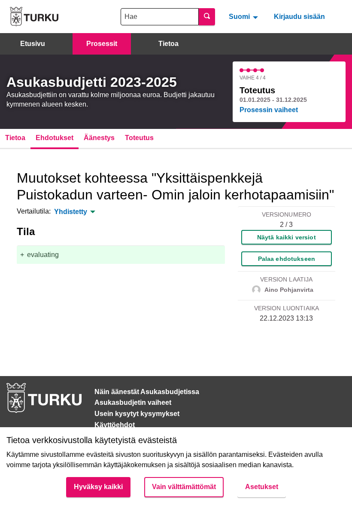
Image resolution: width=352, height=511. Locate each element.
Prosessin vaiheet (269, 109)
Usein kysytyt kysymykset (136, 413)
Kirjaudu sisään (299, 16)
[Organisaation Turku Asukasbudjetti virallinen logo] (34, 16)
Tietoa (168, 43)
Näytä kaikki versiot (286, 237)
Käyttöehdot (114, 424)
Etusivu (32, 43)
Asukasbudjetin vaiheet (132, 402)
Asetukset (261, 486)
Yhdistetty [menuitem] (70, 211)
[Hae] (207, 16)
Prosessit (101, 43)
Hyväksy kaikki (98, 486)
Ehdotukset (54, 137)
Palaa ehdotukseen (286, 258)
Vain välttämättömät (184, 486)
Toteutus (139, 137)
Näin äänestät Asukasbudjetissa (146, 391)
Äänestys (99, 137)
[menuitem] (244, 16)
